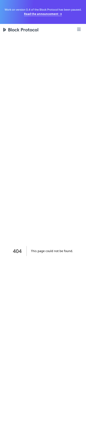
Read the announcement (41, 14)
